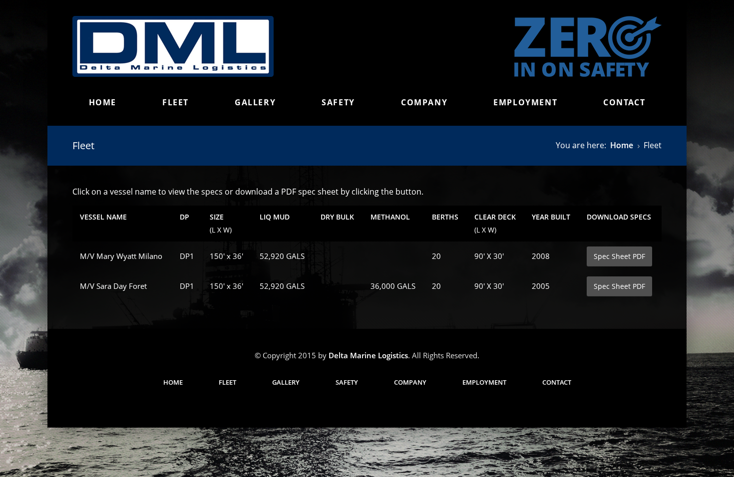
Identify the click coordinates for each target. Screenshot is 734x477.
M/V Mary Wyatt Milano (121, 256)
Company (424, 102)
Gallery (255, 102)
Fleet (175, 102)
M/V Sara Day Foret (113, 286)
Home (102, 102)
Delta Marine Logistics (368, 355)
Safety (338, 102)
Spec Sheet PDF (619, 256)
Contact (624, 102)
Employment (525, 102)
